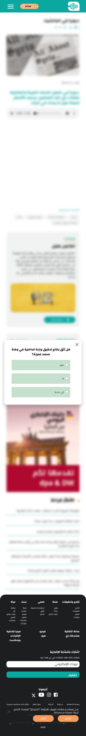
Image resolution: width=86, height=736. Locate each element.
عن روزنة (60, 704)
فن (14, 611)
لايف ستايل (53, 614)
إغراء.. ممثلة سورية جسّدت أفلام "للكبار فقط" (53, 570)
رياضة (13, 608)
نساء (56, 611)
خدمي (41, 602)
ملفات (24, 611)
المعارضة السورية (56, 217)
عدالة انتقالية (72, 631)
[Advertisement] (43, 165)
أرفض (43, 718)
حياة (13, 602)
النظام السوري (35, 217)
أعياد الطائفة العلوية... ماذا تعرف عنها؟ (57, 521)
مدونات (76, 617)
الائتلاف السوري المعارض (65, 223)
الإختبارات (15, 636)
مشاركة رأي (73, 636)
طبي (56, 608)
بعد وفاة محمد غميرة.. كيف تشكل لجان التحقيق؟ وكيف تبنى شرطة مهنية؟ (45, 583)
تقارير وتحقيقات (71, 602)
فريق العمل (37, 704)
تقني (42, 611)
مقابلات (23, 620)
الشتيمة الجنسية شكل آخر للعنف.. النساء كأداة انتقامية (48, 510)
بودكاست (15, 640)
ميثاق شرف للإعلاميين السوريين (17, 704)
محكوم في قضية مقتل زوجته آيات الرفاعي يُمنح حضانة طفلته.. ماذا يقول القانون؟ (44, 544)
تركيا (19, 217)
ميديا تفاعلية (13, 631)
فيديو (24, 614)
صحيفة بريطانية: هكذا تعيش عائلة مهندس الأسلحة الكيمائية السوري (45, 558)
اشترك (72, 675)
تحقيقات (76, 611)
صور (43, 636)
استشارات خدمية (37, 608)
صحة (55, 602)
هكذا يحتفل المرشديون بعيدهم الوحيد (58, 531)
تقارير (77, 608)
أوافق (68, 718)
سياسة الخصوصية (73, 704)
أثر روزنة (50, 704)
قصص (77, 614)
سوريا (73, 217)
